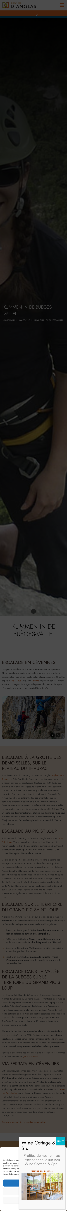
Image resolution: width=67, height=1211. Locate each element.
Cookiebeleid (26, 1207)
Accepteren (33, 1183)
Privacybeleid (39, 1207)
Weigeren (34, 1191)
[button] (62, 1152)
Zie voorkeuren (33, 1200)
